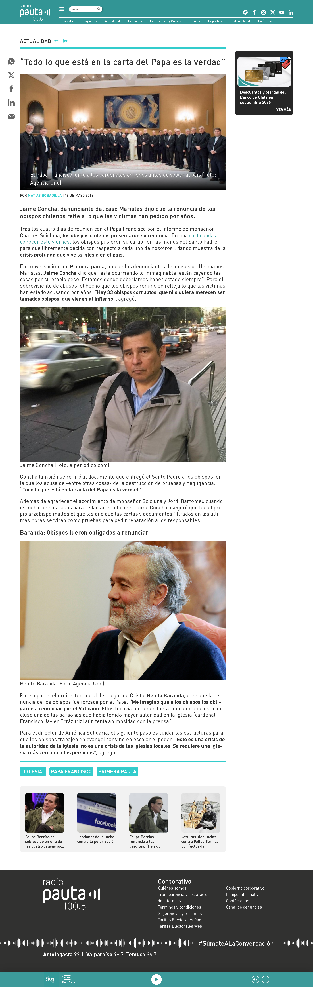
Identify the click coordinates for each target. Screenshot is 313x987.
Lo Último (265, 21)
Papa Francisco (71, 771)
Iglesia (33, 771)
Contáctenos (237, 900)
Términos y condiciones (179, 906)
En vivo (67, 977)
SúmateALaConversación (236, 943)
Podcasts (66, 21)
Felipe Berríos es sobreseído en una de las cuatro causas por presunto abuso (44, 841)
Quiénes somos (172, 887)
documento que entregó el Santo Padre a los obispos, (151, 476)
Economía (135, 21)
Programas (89, 21)
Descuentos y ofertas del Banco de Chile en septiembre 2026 (263, 97)
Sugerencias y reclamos (180, 913)
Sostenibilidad (240, 21)
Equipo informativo (243, 894)
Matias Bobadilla (45, 195)
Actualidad (112, 21)
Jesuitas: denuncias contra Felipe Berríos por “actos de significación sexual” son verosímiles (199, 841)
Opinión (195, 21)
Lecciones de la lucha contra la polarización (96, 839)
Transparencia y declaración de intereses (184, 897)
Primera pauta (117, 771)
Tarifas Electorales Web (180, 926)
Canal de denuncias (244, 906)
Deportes (215, 21)
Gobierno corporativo (245, 887)
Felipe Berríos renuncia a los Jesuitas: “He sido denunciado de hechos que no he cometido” (148, 841)
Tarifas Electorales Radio (181, 919)
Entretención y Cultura (165, 21)
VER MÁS (283, 109)
